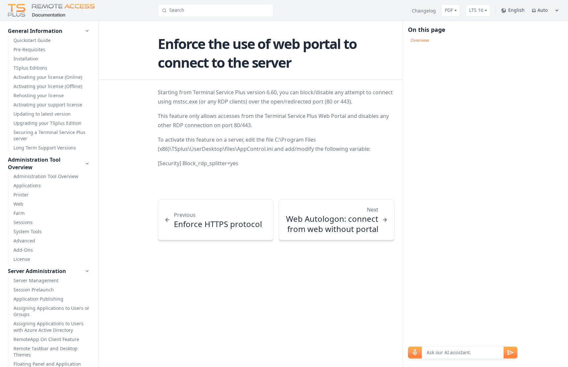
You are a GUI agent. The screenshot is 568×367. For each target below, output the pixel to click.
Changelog (424, 11)
